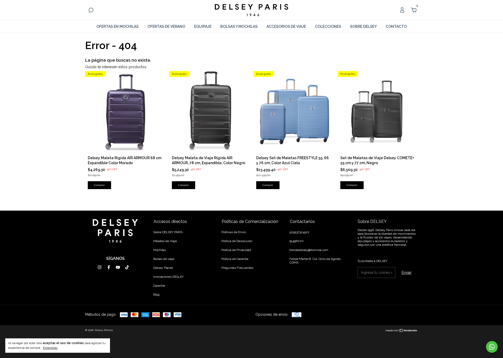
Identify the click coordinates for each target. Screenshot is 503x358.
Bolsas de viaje (163, 259)
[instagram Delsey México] (99, 267)
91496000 (296, 241)
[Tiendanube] (401, 331)
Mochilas (159, 250)
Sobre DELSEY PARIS (168, 232)
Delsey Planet (163, 268)
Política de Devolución (236, 241)
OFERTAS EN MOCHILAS (117, 26)
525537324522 (299, 232)
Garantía (159, 285)
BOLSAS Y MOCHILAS (239, 26)
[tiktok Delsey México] (127, 267)
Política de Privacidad (236, 250)
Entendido (50, 348)
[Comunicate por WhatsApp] (492, 347)
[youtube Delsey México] (118, 267)
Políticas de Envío (233, 232)
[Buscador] (91, 11)
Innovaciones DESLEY (168, 277)
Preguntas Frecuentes (237, 268)
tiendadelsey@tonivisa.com (308, 250)
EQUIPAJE (202, 26)
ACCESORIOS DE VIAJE (286, 26)
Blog (156, 294)
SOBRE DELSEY (363, 26)
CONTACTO (396, 26)
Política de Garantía (234, 259)
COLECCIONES (328, 26)
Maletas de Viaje (165, 241)
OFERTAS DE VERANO (166, 26)
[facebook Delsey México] (109, 267)
